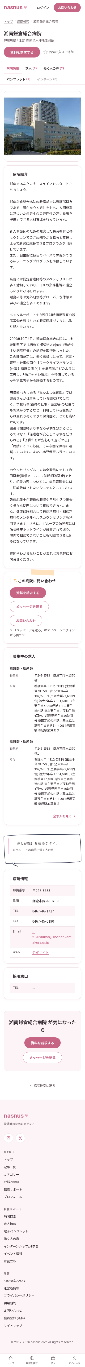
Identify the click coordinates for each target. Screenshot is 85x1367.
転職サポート (13, 1189)
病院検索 (23, 21)
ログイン (43, 7)
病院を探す (32, 1363)
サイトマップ (13, 1325)
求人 (31, 68)
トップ (8, 21)
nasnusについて (15, 1280)
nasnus (14, 1115)
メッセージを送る (29, 606)
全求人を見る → (64, 816)
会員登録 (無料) (14, 1318)
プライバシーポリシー (19, 1295)
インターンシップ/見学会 (21, 1246)
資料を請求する (22, 52)
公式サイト (40, 952)
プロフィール (13, 1196)
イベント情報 (13, 1253)
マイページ (74, 1363)
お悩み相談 (11, 1182)
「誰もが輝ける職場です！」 (36, 843)
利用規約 (10, 1303)
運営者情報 (11, 1288)
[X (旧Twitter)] (20, 1138)
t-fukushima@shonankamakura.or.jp (52, 937)
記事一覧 (10, 1167)
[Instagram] (8, 1138)
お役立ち (10, 1261)
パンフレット (18, 79)
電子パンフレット (16, 1231)
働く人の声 (53, 68)
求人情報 (10, 1223)
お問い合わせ (67, 7)
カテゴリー (11, 1174)
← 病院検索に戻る (42, 1085)
